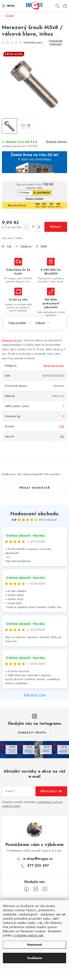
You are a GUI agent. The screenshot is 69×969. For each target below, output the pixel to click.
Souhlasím (34, 958)
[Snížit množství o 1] (26, 227)
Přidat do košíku (56, 228)
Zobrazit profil (32, 732)
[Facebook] (26, 889)
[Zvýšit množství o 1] (39, 227)
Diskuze (40, 323)
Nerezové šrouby (54, 365)
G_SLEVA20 (41, 193)
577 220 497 (38, 865)
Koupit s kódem (35, 198)
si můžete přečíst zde (29, 935)
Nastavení (34, 944)
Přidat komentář (34, 488)
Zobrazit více (35, 695)
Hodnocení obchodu (34, 513)
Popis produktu (17, 323)
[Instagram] (35, 889)
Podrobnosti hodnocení (55, 42)
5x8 (62, 426)
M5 (62, 436)
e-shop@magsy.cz (38, 858)
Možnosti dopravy (56, 141)
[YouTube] (45, 889)
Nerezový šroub (11, 340)
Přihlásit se (51, 791)
